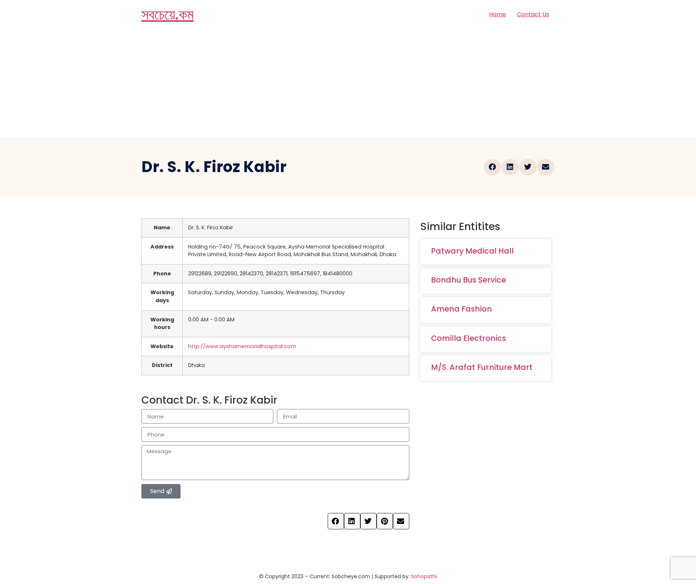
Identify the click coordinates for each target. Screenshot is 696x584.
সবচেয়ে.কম (167, 14)
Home (497, 14)
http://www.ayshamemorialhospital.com (242, 346)
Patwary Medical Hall (472, 251)
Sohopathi (424, 576)
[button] (492, 167)
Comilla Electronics (468, 338)
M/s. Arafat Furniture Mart (482, 367)
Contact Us (533, 14)
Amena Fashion (461, 309)
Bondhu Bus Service (468, 280)
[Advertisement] (348, 83)
